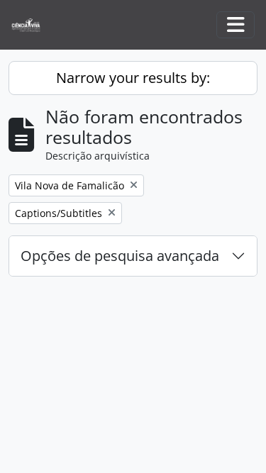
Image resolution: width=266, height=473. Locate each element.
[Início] (32, 25)
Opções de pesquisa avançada (120, 255)
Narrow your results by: (133, 77)
